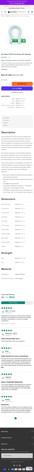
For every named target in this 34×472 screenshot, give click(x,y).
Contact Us (26, 6)
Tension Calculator (9, 6)
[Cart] (32, 12)
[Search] (5, 12)
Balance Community (18, 462)
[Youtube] (20, 465)
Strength (5, 123)
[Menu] (2, 12)
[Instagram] (17, 465)
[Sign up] (30, 455)
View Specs (4, 69)
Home (2, 16)
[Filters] (27, 302)
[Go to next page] (21, 418)
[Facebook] (14, 465)
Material (5, 125)
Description (6, 118)
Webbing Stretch (19, 6)
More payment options (17, 92)
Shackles (8, 16)
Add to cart (23, 84)
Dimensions (6, 120)
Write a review (13, 303)
